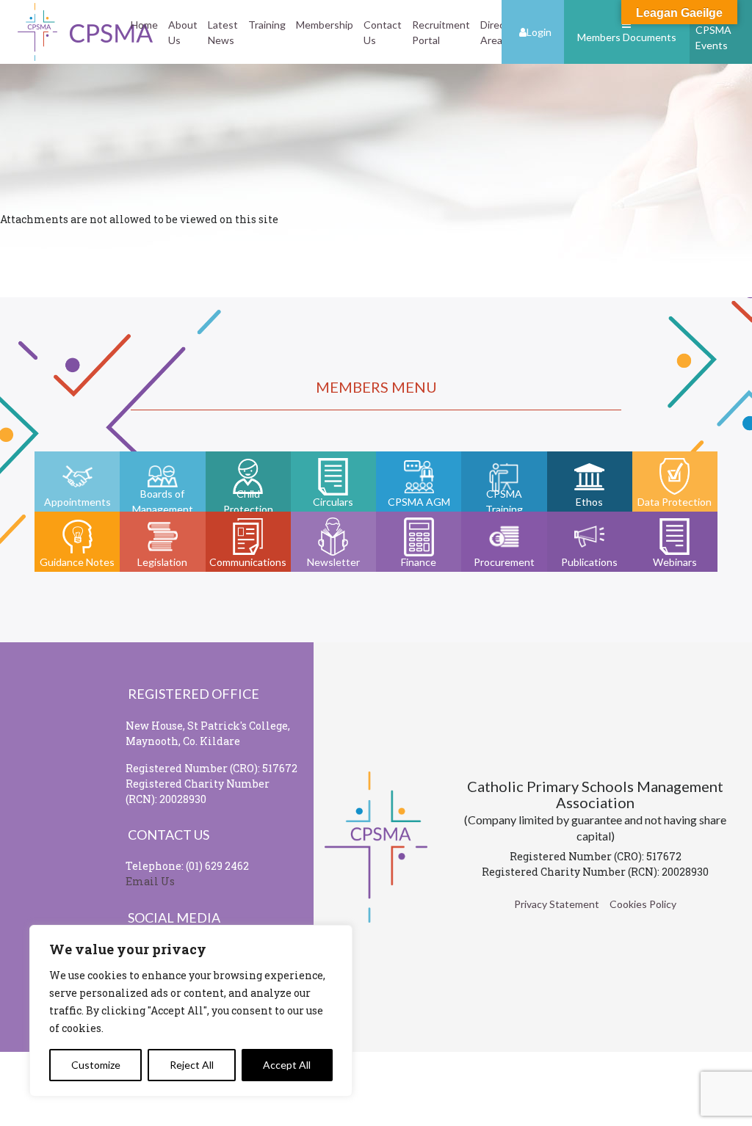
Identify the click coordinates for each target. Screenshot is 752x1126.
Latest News (223, 32)
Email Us (150, 881)
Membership (324, 24)
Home (144, 24)
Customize (95, 1064)
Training (267, 24)
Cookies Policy (643, 904)
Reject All (192, 1064)
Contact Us (383, 32)
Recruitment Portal (441, 32)
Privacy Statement (556, 904)
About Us (183, 32)
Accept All (287, 1064)
